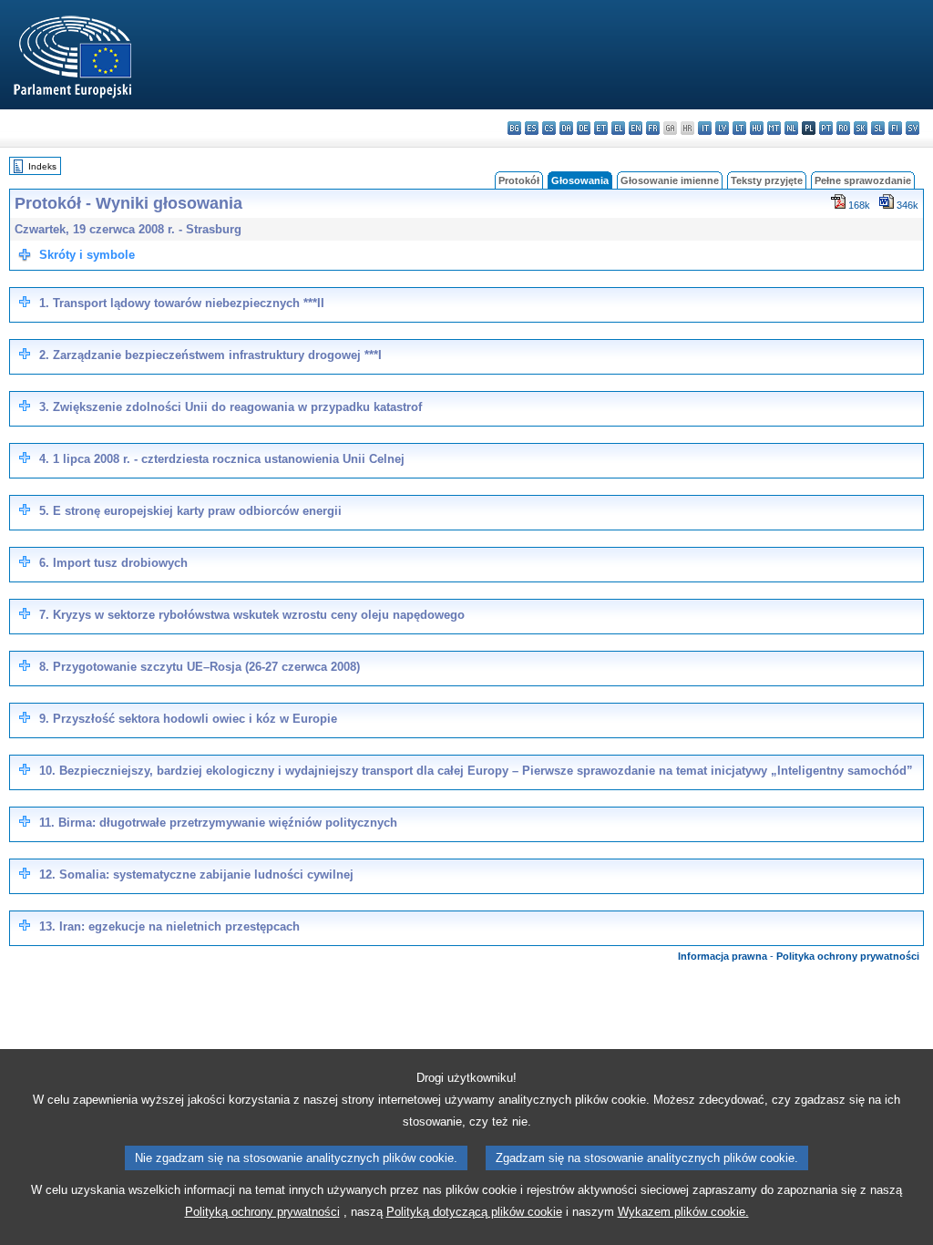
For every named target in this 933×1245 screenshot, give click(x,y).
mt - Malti (774, 128)
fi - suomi (895, 128)
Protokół (518, 180)
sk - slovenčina (860, 128)
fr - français (653, 128)
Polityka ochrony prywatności (847, 956)
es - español (531, 128)
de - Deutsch (583, 128)
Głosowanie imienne (669, 180)
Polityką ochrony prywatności (262, 1212)
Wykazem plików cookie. (683, 1212)
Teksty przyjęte (767, 180)
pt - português (826, 128)
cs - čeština (549, 128)
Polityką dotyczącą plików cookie (474, 1212)
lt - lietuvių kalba (739, 128)
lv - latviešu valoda (722, 128)
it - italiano (705, 128)
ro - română (843, 128)
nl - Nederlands (791, 128)
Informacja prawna (722, 956)
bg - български (514, 128)
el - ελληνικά (618, 128)
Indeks (42, 166)
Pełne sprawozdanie (863, 180)
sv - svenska (912, 128)
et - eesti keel (601, 128)
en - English (635, 128)
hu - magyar (757, 128)
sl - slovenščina (878, 128)
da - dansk (566, 128)
